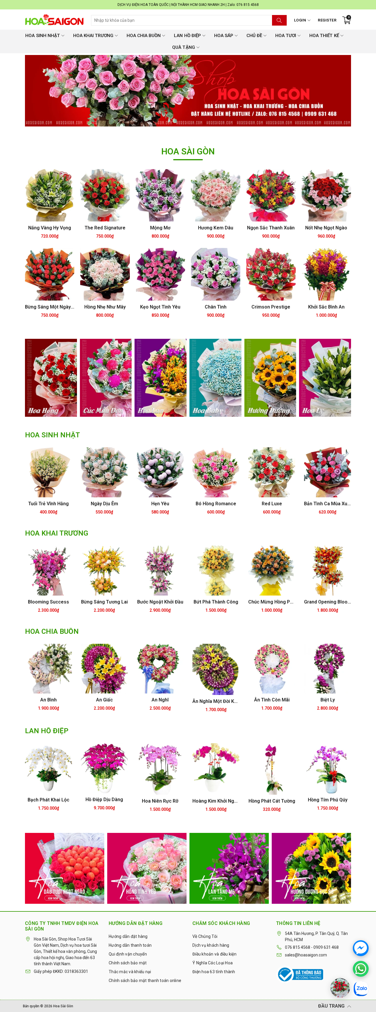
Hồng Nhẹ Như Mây (105, 307)
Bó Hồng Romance (216, 503)
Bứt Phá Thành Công (216, 602)
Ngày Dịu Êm (104, 503)
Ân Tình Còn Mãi (272, 700)
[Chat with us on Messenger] (361, 948)
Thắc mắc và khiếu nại (130, 971)
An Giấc (104, 700)
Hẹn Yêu (160, 503)
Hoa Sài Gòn (63, 1006)
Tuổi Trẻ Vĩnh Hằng (48, 503)
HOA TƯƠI (285, 35)
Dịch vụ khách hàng (210, 945)
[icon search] (279, 20)
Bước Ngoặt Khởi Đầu (160, 602)
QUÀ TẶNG (183, 47)
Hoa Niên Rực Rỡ (160, 801)
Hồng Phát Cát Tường (272, 801)
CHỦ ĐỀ (254, 35)
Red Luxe (272, 503)
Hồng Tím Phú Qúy (328, 800)
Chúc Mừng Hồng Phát (271, 602)
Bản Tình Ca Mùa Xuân (327, 503)
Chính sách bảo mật (128, 963)
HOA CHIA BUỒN (144, 35)
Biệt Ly (327, 700)
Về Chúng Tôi (204, 936)
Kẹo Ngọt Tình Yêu (160, 307)
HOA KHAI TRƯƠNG (93, 35)
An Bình (48, 700)
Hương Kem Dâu (215, 228)
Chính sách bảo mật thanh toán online (145, 980)
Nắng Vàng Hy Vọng (49, 228)
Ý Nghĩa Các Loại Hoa (212, 963)
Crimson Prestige (270, 307)
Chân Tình (215, 307)
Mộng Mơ (160, 228)
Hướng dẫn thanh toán (130, 945)
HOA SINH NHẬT (42, 35)
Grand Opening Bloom (327, 602)
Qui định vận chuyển (128, 954)
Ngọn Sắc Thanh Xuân (271, 228)
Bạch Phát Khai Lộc (48, 800)
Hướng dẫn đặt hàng (128, 936)
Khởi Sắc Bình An (326, 307)
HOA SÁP (223, 35)
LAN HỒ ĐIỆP (187, 35)
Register (327, 20)
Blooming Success (48, 602)
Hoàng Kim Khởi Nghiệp (215, 801)
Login (300, 20)
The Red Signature (105, 228)
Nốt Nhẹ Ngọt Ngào (326, 228)
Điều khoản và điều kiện (214, 954)
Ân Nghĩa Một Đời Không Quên (215, 701)
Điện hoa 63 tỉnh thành (213, 971)
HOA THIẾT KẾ (324, 35)
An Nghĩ (160, 700)
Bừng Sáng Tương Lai (104, 602)
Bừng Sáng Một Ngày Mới (49, 307)
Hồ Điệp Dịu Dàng (104, 799)
